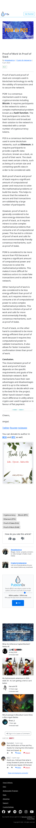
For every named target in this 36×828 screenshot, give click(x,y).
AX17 (8, 758)
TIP (19, 603)
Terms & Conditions (27, 817)
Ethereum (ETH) (10, 519)
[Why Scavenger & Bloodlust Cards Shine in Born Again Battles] (18, 703)
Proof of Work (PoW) (11, 527)
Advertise (6, 799)
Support (5, 803)
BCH (4, 437)
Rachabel (10, 743)
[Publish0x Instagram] (26, 812)
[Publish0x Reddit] (21, 812)
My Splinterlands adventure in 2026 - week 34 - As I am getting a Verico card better (17, 680)
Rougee (14, 427)
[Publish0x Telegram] (15, 812)
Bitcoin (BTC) (23, 515)
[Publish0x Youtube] (32, 812)
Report (27, 753)
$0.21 (4, 67)
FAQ (4, 787)
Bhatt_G (12, 720)
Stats (4, 795)
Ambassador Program (10, 791)
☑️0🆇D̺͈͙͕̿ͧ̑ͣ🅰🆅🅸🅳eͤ (15, 650)
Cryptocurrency (9, 515)
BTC (13, 437)
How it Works (8, 783)
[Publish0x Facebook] (4, 812)
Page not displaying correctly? (18, 773)
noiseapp (22, 427)
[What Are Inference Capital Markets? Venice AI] (18, 632)
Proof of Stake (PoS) (11, 523)
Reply (19, 753)
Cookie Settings (8, 807)
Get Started (29, 14)
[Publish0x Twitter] (9, 812)
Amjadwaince (10, 60)
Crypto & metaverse (24, 60)
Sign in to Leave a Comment (19, 733)
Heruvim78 (13, 686)
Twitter (5, 427)
